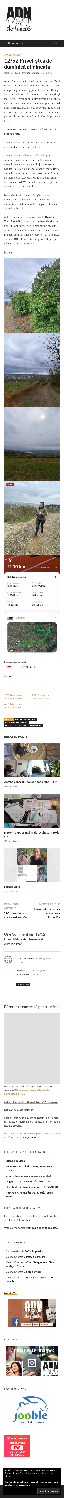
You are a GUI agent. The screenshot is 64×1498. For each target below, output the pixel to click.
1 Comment (46, 72)
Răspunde (23, 984)
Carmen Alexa (32, 72)
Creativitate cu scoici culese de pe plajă (28, 1175)
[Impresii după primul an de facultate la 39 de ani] (32, 811)
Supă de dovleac (15, 1160)
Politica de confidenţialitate (42, 1227)
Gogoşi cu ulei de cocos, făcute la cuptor (29, 1181)
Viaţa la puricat (12, 55)
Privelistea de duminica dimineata (23, 725)
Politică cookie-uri (23, 1485)
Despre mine (30, 1137)
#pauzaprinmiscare (25, 719)
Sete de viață (12, 886)
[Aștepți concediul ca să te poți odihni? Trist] (32, 761)
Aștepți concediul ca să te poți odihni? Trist (31, 782)
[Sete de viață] (32, 866)
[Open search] (55, 43)
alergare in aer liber (16, 722)
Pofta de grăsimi (34, 1251)
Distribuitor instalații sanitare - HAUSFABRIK (32, 1186)
